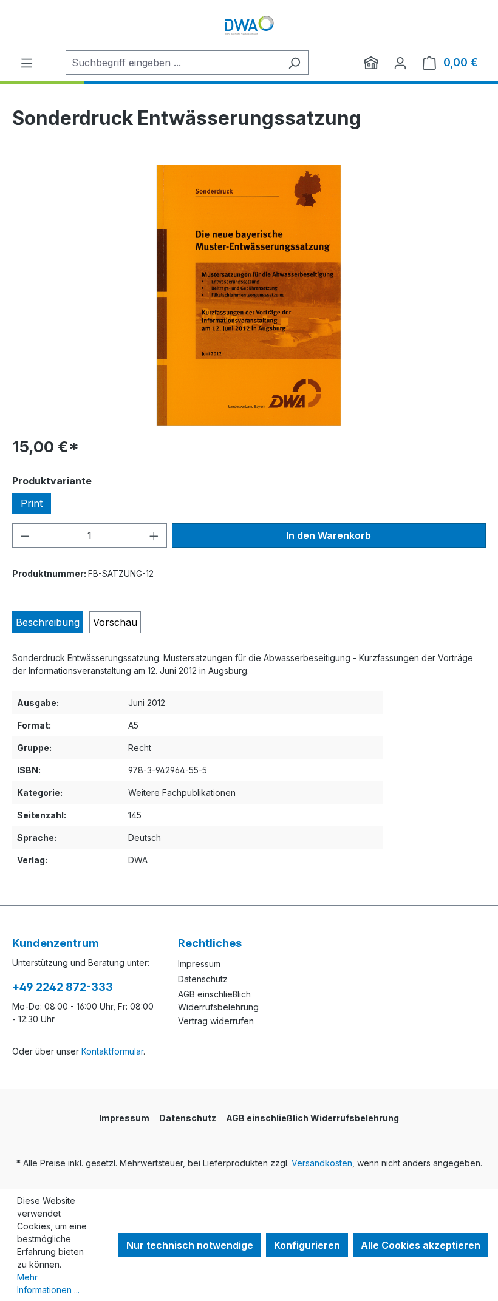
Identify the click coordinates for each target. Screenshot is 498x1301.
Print (32, 503)
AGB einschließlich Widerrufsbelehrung (312, 1118)
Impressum (199, 964)
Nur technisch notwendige (189, 1245)
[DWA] (371, 62)
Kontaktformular (112, 1051)
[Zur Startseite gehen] (249, 25)
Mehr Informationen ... (48, 1283)
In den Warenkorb (328, 535)
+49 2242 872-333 (62, 986)
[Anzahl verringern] (25, 535)
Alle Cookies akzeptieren (420, 1245)
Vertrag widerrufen (216, 1021)
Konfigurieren (307, 1245)
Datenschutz (203, 979)
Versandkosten (322, 1163)
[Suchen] (294, 62)
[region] (249, 295)
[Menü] (26, 62)
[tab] (47, 622)
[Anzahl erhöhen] (154, 535)
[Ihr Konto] (400, 62)
